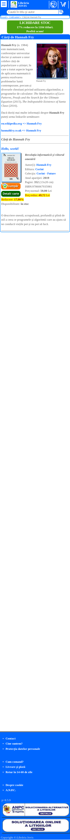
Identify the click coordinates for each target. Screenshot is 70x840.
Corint (39, 169)
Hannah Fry (43, 164)
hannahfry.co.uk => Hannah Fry (21, 130)
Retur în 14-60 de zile (19, 772)
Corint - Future (46, 173)
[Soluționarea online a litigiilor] (36, 832)
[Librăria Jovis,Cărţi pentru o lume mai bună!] (13, 4)
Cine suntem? (14, 743)
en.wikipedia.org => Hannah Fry (21, 123)
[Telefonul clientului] (53, 4)
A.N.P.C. (11, 790)
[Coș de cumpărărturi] (63, 4)
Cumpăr (13, 186)
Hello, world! (10, 148)
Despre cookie (14, 785)
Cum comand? (15, 761)
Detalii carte (11, 193)
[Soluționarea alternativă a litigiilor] (36, 816)
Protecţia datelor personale (23, 748)
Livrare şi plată (15, 766)
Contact (11, 738)
